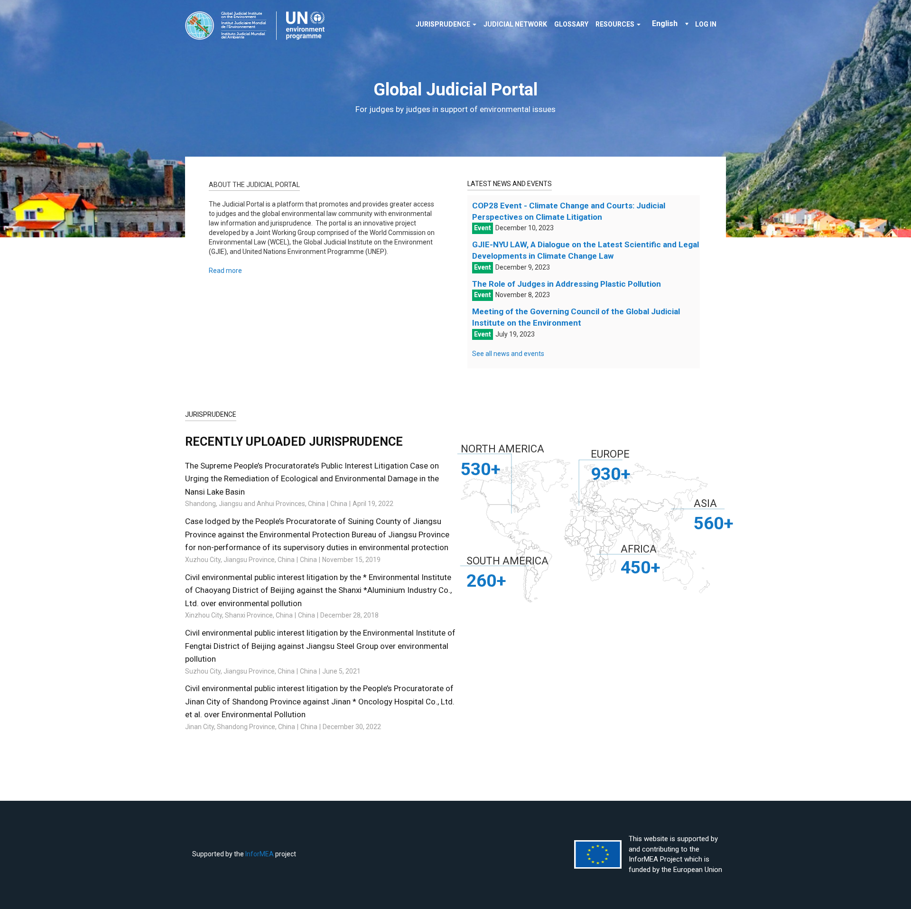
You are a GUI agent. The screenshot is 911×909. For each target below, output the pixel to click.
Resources (615, 24)
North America (502, 449)
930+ (611, 473)
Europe (610, 454)
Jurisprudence (444, 24)
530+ (481, 469)
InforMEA (259, 854)
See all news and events (508, 353)
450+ (640, 567)
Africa (639, 549)
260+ (486, 580)
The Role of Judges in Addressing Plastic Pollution (566, 284)
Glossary (571, 24)
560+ (714, 523)
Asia (705, 503)
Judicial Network (515, 24)
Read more (225, 270)
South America (507, 561)
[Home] (258, 25)
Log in (705, 24)
